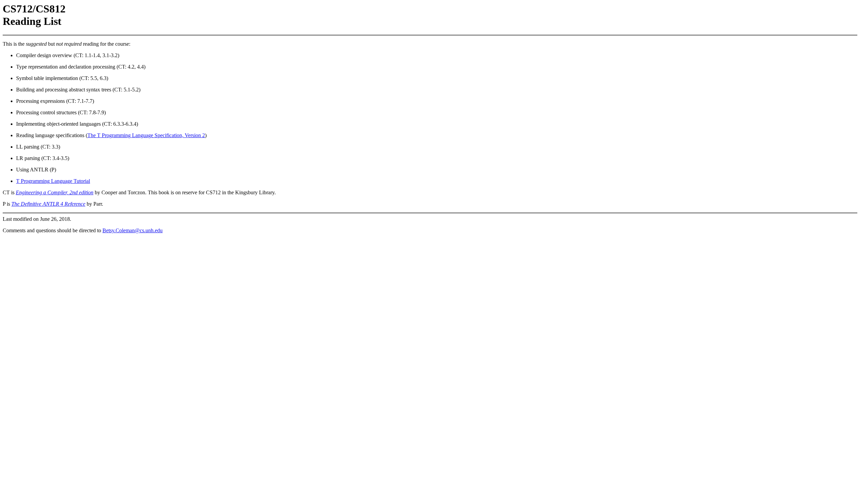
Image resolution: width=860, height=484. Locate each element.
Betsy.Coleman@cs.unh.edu (132, 230)
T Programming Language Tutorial (53, 181)
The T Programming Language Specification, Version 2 (146, 135)
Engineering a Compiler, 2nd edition (54, 192)
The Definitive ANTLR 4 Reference (48, 204)
